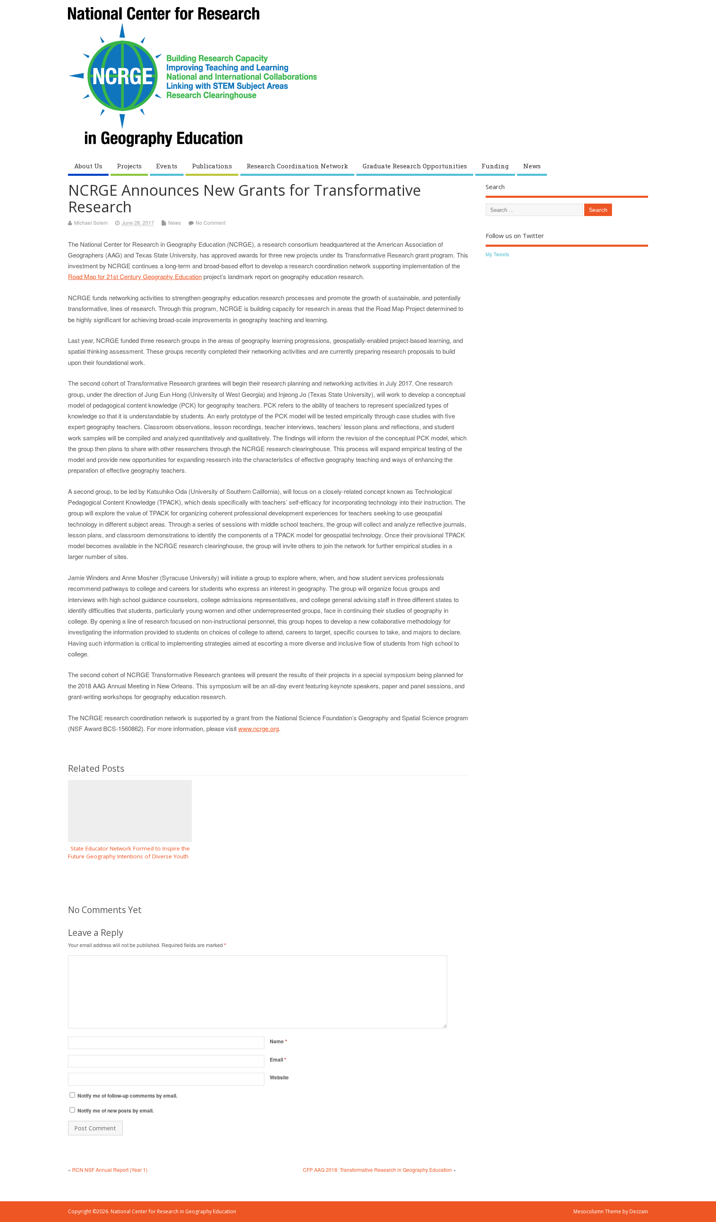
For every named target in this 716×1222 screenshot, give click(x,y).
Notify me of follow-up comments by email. (127, 1095)
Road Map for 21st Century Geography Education (135, 276)
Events (166, 166)
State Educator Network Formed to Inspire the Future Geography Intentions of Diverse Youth (130, 852)
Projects (129, 166)
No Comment (210, 222)
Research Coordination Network (297, 166)
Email (278, 1059)
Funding (495, 166)
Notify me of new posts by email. (115, 1110)
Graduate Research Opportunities (415, 166)
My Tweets (497, 254)
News (532, 166)
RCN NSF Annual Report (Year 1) (110, 1169)
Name (278, 1041)
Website (279, 1077)
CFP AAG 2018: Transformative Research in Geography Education (377, 1169)
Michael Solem (91, 222)
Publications (212, 166)
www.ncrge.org (258, 728)
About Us (88, 166)
